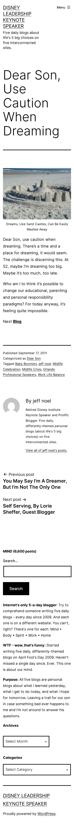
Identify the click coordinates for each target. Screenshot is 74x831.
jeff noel (45, 364)
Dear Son (34, 358)
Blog (17, 321)
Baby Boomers (26, 364)
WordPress (46, 814)
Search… (10, 561)
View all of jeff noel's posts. (46, 450)
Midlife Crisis (31, 369)
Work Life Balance (51, 375)
